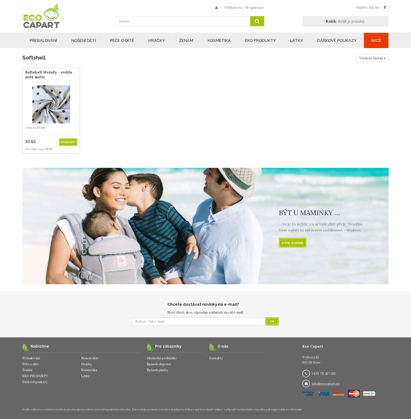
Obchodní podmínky (162, 358)
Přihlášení (233, 7)
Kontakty (216, 358)
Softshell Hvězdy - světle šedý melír (48, 74)
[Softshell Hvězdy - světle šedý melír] (51, 103)
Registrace (255, 7)
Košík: (331, 21)
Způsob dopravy (159, 364)
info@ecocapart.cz (325, 384)
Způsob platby (157, 370)
